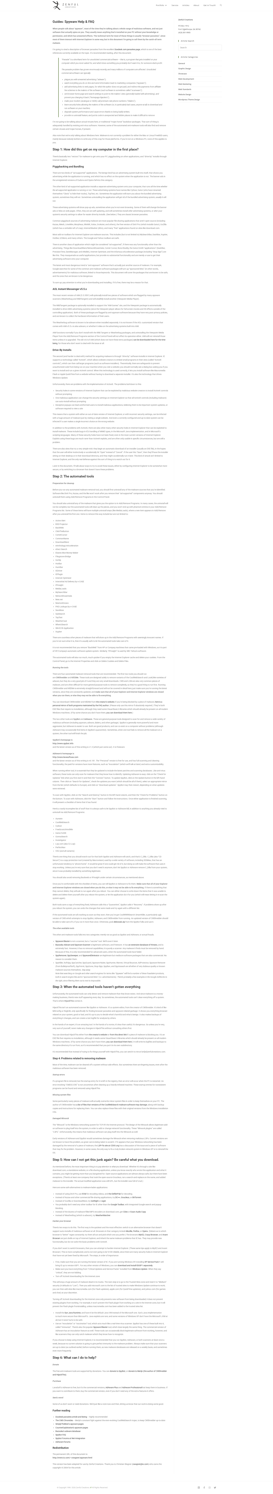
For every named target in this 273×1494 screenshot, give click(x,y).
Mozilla (129, 1231)
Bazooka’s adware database (67, 1431)
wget (103, 1201)
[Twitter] (215, 1487)
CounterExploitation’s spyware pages (71, 1428)
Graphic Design (184, 68)
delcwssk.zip (119, 922)
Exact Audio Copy (138, 1212)
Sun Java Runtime (73, 1313)
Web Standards (184, 89)
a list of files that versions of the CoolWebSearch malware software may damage (111, 1105)
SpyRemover (60, 955)
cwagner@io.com (140, 1464)
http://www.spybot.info (63, 743)
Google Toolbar (117, 1204)
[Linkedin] (199, 1487)
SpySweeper (72, 955)
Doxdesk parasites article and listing (71, 1417)
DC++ (117, 1197)
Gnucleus (125, 1197)
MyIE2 (141, 1235)
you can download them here (119, 713)
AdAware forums (62, 1442)
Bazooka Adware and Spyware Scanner (72, 945)
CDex (125, 1212)
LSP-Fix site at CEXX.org (108, 1145)
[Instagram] (209, 1487)
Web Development (186, 79)
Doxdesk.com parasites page (127, 49)
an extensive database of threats (142, 945)
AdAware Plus (112, 1387)
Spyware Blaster (62, 941)
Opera (145, 1231)
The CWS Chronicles (64, 1420)
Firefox (136, 1231)
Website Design (184, 94)
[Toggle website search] (221, 5)
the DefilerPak (114, 1194)
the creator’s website (105, 702)
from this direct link (118, 1034)
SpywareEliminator (91, 955)
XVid (84, 1194)
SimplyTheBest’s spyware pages (69, 1424)
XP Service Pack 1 (152, 1262)
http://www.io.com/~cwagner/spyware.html (72, 1458)
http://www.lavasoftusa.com (65, 757)
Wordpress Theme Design (189, 99)
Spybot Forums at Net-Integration (70, 1438)
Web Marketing (184, 84)
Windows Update (139, 1269)
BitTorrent (136, 1197)
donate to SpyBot (117, 1371)
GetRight (95, 1201)
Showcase (182, 73)
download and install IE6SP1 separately (135, 1265)
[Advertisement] (200, 126)
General (181, 63)
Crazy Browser (151, 1235)
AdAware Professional (132, 1387)
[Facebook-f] (204, 1487)
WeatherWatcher (103, 1215)
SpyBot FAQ (60, 1435)
